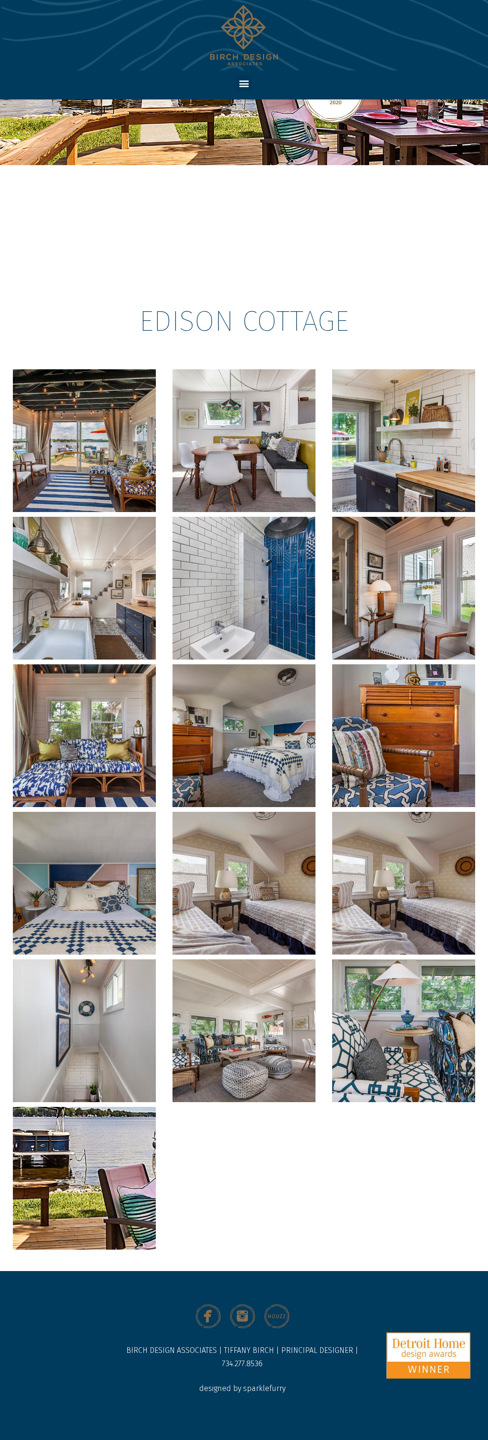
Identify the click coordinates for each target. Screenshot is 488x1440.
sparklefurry (264, 1388)
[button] (244, 83)
